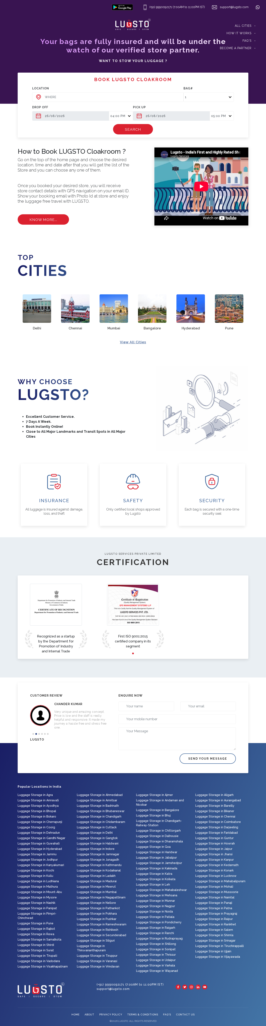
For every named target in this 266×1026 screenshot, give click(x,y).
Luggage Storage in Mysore (37, 897)
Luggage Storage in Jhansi (214, 854)
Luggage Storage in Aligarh (214, 795)
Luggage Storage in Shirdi (36, 945)
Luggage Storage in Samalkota (39, 939)
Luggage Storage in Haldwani (97, 843)
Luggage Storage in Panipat (37, 908)
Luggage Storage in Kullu (35, 875)
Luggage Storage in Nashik (36, 902)
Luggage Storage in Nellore (96, 902)
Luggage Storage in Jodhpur (38, 859)
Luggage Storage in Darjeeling (216, 827)
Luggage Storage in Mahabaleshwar (161, 890)
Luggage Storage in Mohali (214, 886)
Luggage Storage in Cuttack (97, 827)
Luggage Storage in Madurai (97, 881)
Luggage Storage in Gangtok (97, 838)
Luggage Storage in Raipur (214, 919)
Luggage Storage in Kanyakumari (41, 865)
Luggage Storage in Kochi (36, 870)
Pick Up (139, 107)
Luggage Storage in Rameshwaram (101, 924)
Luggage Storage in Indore (96, 849)
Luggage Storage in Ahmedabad (100, 795)
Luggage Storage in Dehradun (39, 832)
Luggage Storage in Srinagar (215, 940)
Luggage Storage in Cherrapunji (40, 822)
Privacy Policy (110, 1014)
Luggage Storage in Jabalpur (156, 857)
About (89, 1014)
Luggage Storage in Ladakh (96, 875)
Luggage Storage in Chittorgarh (158, 830)
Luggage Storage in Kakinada (156, 868)
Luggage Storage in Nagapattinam (101, 897)
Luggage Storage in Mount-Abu (40, 892)
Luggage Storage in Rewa (36, 934)
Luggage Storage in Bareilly (214, 805)
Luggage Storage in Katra (154, 873)
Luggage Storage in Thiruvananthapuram (91, 948)
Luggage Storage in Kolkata (155, 879)
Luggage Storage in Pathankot (98, 908)
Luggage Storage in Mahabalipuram (220, 881)
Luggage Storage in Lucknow (215, 875)
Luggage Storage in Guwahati (39, 843)
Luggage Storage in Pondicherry (159, 922)
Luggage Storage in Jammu (37, 854)
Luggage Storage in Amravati (38, 800)
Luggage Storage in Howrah (215, 843)
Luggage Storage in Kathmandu (99, 865)
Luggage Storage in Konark (214, 870)
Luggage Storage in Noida (154, 911)
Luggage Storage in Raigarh (155, 927)
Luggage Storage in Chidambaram (101, 822)
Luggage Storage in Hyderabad (40, 849)
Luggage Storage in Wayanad (157, 970)
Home (75, 1014)
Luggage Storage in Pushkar (96, 919)
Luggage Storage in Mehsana (156, 895)
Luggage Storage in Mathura (38, 886)
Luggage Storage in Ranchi (155, 933)
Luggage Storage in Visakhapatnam (43, 966)
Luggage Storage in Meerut (96, 886)
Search (133, 129)
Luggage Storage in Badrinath (98, 805)
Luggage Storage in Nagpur (155, 906)
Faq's (247, 40)
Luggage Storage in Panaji (213, 902)
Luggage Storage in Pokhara (97, 913)
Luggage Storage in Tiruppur (97, 955)
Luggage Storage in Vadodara (39, 961)
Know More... (43, 219)
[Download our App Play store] (123, 7)
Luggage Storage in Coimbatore (218, 822)
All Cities (243, 25)
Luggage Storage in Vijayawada (217, 956)
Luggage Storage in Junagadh (98, 859)
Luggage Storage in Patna (213, 908)
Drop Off (40, 107)
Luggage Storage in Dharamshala (159, 841)
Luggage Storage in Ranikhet (215, 924)
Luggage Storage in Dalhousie (157, 836)
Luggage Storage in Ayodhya (38, 805)
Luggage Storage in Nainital (214, 897)
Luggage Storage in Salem (214, 929)
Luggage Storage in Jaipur (213, 849)
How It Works (239, 33)
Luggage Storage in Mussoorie (216, 892)
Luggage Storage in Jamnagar (98, 854)
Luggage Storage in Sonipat (156, 949)
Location (40, 88)
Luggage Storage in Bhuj (153, 815)
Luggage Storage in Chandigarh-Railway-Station (159, 823)
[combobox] (107, 97)
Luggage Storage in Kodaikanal (99, 870)
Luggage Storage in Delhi (95, 832)
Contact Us (185, 1014)
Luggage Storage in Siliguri (96, 940)
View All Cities (133, 342)
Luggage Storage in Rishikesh (97, 929)
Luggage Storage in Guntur (214, 838)
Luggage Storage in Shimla (214, 935)
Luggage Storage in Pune (35, 923)
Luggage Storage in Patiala (155, 917)
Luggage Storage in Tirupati (37, 955)
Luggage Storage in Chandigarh (99, 816)
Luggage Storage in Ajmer (154, 795)
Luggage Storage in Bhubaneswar (100, 811)
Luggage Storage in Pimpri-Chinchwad (37, 916)
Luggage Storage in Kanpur (214, 859)
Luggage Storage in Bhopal (37, 811)
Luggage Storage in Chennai (215, 816)
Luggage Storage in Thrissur (156, 954)
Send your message (207, 758)
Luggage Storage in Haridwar (156, 852)
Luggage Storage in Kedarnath (217, 865)
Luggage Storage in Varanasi (97, 961)
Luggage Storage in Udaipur (156, 960)
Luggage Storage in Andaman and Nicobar (160, 802)
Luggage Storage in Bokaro (37, 816)
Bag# (188, 88)
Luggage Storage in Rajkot (36, 928)
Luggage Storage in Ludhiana (38, 881)
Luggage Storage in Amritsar (97, 800)
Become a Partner (235, 48)
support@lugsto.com (234, 7)
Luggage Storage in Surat (36, 950)
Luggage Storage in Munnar (155, 900)
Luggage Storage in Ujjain (213, 951)
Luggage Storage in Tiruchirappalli (219, 946)
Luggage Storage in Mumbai (97, 892)
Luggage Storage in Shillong (156, 944)
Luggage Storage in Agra (35, 795)
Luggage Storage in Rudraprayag (159, 938)
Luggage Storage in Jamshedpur (159, 863)
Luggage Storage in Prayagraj (216, 913)
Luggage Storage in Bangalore (157, 810)
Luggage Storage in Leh (153, 884)
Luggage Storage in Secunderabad (101, 935)
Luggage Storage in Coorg (36, 827)
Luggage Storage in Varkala (155, 965)
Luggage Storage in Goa (153, 846)
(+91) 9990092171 (160, 7)
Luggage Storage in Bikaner (214, 811)
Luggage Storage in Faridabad (216, 832)
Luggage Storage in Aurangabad (218, 800)
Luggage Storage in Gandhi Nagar (41, 838)
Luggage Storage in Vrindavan (98, 966)
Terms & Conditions (142, 1014)
